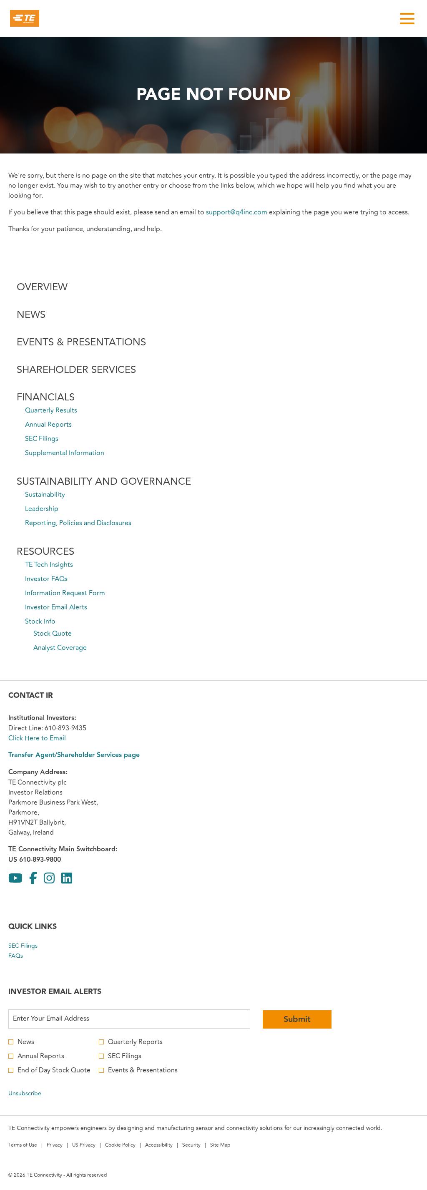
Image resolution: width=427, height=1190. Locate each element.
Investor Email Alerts (56, 607)
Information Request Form (65, 593)
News (31, 314)
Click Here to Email (37, 738)
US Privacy (83, 1146)
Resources (45, 551)
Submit (297, 1019)
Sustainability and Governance (104, 481)
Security (191, 1146)
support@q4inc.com (236, 212)
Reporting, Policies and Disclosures (78, 523)
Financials (46, 397)
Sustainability (45, 495)
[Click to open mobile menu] (407, 18)
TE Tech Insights (49, 565)
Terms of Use (22, 1146)
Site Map (220, 1146)
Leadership (41, 509)
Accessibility (159, 1146)
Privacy (55, 1146)
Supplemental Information (64, 453)
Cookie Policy (120, 1146)
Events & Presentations (81, 342)
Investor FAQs (46, 579)
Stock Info (40, 621)
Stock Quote (52, 634)
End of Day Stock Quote (54, 1070)
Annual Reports (48, 425)
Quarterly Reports (135, 1042)
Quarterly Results (51, 410)
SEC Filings (41, 439)
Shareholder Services (76, 369)
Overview (42, 287)
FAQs (25, 956)
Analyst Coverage (60, 648)
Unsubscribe (24, 1093)
